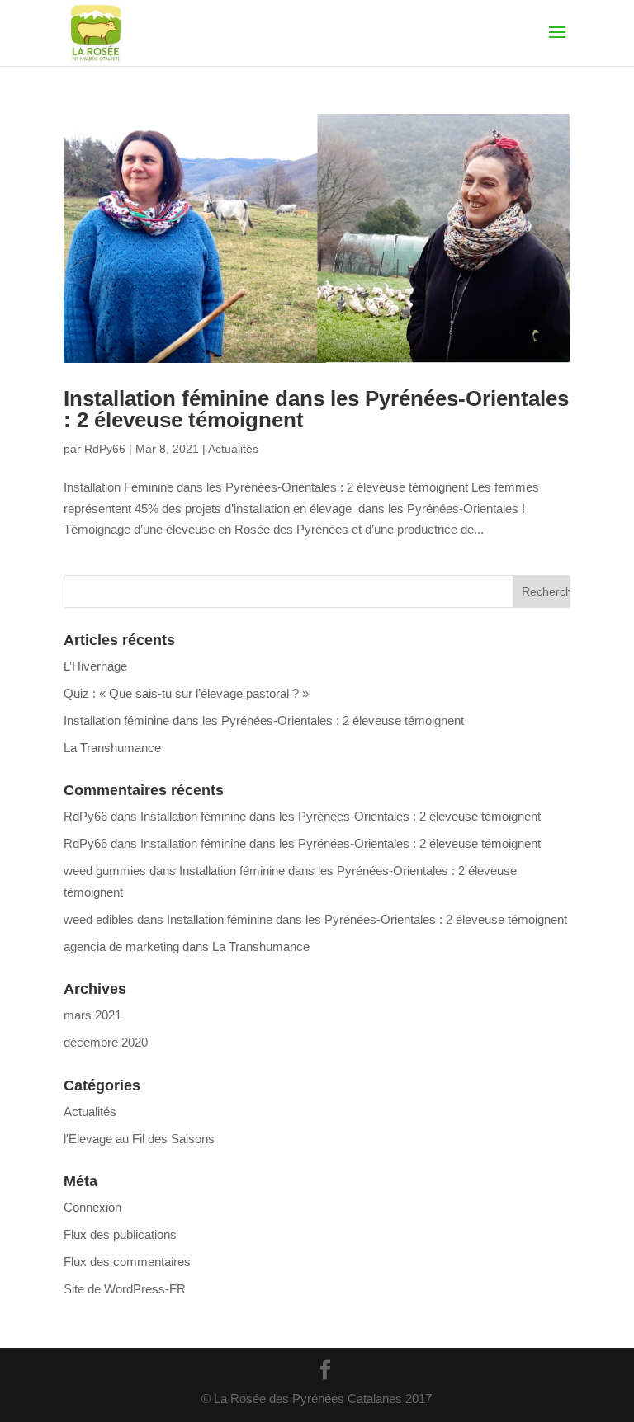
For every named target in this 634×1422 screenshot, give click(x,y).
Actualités (233, 448)
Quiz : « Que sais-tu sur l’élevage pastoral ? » (186, 693)
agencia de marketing (121, 946)
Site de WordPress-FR (125, 1289)
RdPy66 (104, 448)
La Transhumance (112, 748)
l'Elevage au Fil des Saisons (139, 1139)
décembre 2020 (106, 1042)
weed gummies (105, 871)
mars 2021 (92, 1015)
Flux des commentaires (127, 1262)
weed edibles (99, 919)
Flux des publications (120, 1234)
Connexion (92, 1207)
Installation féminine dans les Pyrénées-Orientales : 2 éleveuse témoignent (316, 409)
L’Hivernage (95, 666)
